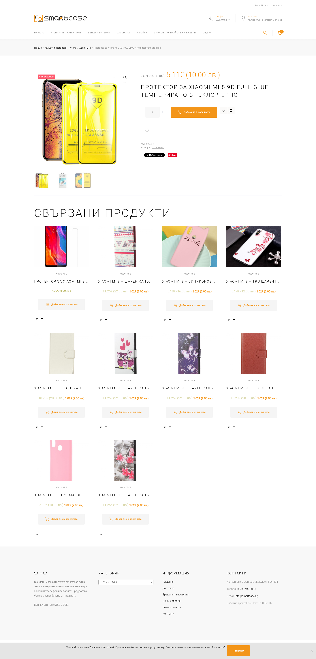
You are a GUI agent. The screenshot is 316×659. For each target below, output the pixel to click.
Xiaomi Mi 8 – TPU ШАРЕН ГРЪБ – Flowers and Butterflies (253, 281)
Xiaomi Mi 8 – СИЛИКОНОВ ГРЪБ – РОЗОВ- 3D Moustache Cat (189, 281)
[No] (311, 651)
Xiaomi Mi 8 (85, 48)
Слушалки (124, 32)
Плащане (168, 581)
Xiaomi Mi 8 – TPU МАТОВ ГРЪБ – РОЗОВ (61, 495)
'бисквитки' (218, 647)
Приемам (238, 650)
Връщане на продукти (176, 594)
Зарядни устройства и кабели (175, 32)
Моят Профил (262, 5)
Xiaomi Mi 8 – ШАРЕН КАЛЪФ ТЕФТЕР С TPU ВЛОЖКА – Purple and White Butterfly (189, 388)
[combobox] (125, 582)
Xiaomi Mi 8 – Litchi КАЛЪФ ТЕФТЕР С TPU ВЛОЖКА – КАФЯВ (253, 388)
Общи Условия (171, 600)
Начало (39, 32)
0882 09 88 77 (223, 20)
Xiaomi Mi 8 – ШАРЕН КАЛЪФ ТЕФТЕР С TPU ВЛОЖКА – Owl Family (125, 388)
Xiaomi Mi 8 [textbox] (125, 582)
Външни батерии (99, 32)
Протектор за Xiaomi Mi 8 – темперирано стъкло (61, 281)
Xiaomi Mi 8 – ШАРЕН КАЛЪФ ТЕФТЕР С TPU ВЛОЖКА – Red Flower (125, 495)
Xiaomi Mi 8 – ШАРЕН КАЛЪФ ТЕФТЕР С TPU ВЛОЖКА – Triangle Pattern (125, 281)
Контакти (277, 5)
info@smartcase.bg (246, 596)
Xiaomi (73, 48)
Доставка (168, 588)
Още (205, 32)
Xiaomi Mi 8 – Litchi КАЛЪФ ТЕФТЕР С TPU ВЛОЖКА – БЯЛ (61, 388)
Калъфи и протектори (66, 32)
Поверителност (172, 607)
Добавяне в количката (197, 112)
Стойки (142, 32)
